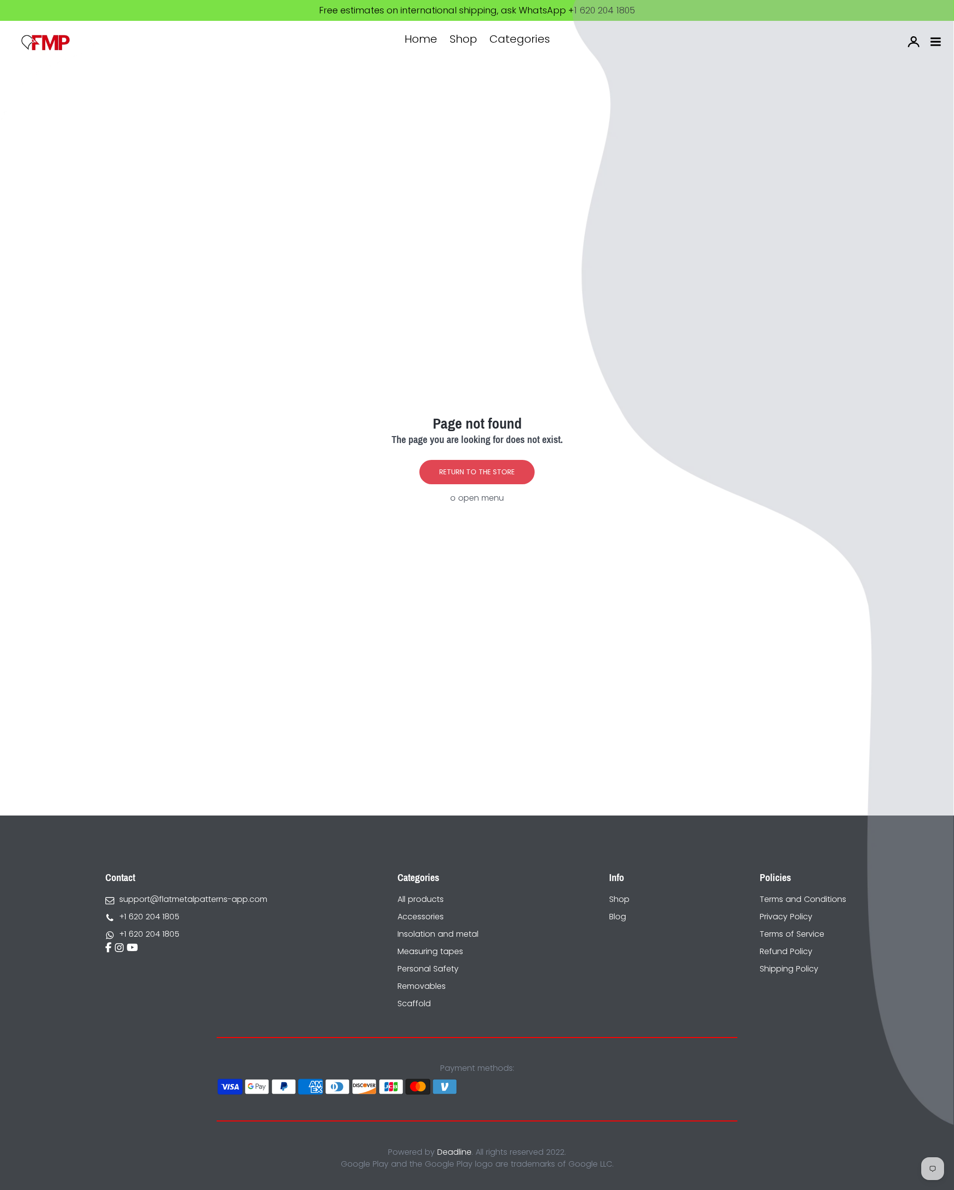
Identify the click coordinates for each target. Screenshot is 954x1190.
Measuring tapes (430, 951)
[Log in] (914, 42)
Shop (463, 39)
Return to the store (477, 472)
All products (421, 899)
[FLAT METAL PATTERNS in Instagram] (119, 948)
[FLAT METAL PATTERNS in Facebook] (108, 948)
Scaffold (414, 1003)
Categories (519, 39)
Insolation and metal (438, 934)
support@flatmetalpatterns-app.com (193, 899)
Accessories (421, 916)
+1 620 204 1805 (149, 916)
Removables (422, 986)
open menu (481, 498)
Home (420, 39)
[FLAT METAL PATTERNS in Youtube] (132, 948)
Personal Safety (428, 968)
